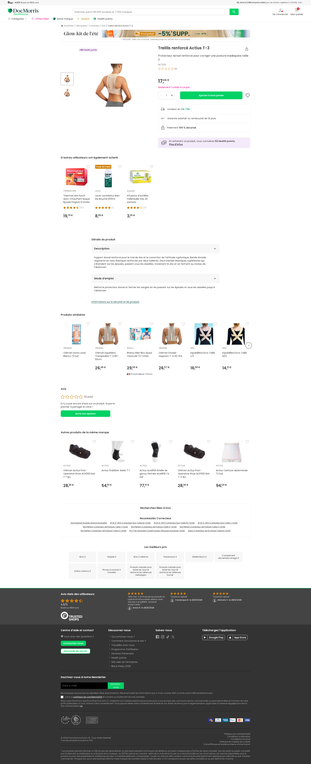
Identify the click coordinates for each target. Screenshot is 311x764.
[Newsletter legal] (63, 697)
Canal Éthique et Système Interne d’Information (227, 744)
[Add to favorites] (247, 95)
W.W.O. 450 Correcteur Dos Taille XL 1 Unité (174, 522)
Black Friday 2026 (121, 666)
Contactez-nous (73, 643)
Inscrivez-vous (115, 685)
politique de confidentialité (87, 697)
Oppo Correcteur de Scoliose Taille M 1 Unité (209, 530)
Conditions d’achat (240, 739)
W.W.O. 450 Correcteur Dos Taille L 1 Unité (217, 522)
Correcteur (94, 25)
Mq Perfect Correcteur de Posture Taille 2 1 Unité (202, 526)
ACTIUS (162, 64)
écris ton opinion (85, 413)
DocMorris (69, 25)
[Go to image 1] (67, 78)
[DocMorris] (23, 12)
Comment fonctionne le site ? (128, 641)
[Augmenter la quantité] (172, 95)
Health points (118, 657)
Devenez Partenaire (122, 653)
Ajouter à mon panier (211, 95)
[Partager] (246, 49)
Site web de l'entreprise (124, 662)
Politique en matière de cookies (235, 741)
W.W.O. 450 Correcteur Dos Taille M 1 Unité (130, 522)
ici (81, 706)
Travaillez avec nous (122, 645)
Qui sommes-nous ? (123, 636)
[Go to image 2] (67, 93)
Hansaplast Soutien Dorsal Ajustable (89, 522)
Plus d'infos (176, 144)
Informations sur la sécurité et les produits (115, 301)
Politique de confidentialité (237, 734)
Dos (103, 25)
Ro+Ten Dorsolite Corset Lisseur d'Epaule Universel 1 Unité (157, 530)
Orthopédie (81, 25)
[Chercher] (234, 12)
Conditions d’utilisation (238, 736)
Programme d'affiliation (124, 649)
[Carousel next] (248, 345)
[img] (114, 86)
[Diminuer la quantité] (161, 95)
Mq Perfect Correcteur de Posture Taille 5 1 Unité (154, 526)
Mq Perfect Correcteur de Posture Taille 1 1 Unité (105, 526)
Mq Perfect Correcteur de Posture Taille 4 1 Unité (103, 530)
